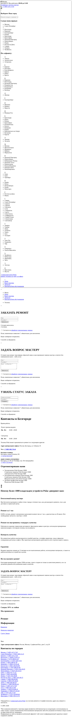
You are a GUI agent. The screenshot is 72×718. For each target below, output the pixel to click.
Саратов (3, 681)
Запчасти (7, 284)
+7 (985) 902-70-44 (10, 449)
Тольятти (4, 684)
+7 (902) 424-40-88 (11, 674)
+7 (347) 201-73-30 (9, 692)
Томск (3, 686)
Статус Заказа (5, 633)
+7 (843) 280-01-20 (11, 662)
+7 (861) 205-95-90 (14, 666)
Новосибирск (5, 671)
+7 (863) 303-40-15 (17, 677)
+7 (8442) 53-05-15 (14, 657)
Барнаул (3, 655)
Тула (2, 687)
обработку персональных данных (22, 330)
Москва (5, 637)
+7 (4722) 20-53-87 (6, 456)
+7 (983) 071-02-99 (14, 691)
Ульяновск (4, 691)
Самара (3, 679)
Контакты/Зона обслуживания (14, 286)
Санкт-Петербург (6, 654)
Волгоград (4, 657)
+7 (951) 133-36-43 (6, 462)
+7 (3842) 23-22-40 (13, 664)
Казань (3, 662)
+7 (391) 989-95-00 (14, 667)
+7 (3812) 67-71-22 (10, 672)
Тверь (3, 682)
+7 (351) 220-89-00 (14, 694)
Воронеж (4, 659)
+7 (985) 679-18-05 (12, 681)
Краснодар (4, 666)
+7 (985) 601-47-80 (10, 687)
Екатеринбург (5, 661)
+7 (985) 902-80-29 (10, 682)
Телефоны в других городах (10, 5)
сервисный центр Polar (18, 701)
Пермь (3, 676)
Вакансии (4, 627)
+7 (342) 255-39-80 (11, 676)
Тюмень (3, 689)
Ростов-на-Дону (6, 677)
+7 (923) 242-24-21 (15, 671)
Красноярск (5, 667)
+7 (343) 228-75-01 (16, 661)
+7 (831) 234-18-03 (19, 669)
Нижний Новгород (7, 669)
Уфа (2, 692)
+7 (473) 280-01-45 (13, 659)
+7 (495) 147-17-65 (8, 6)
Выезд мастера (9, 283)
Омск (3, 672)
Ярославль (4, 696)
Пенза (3, 674)
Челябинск (4, 694)
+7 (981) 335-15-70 (14, 696)
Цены (6, 281)
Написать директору (7, 630)
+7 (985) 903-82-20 (13, 684)
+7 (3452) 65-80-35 (12, 689)
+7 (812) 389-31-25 (18, 654)
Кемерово (4, 664)
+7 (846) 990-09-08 (12, 679)
